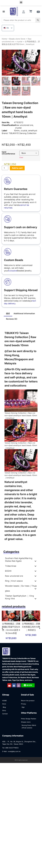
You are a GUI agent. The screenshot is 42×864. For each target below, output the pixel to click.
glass (7, 591)
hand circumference (8, 153)
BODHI (8, 571)
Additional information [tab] (24, 313)
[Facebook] (14, 685)
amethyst (32, 130)
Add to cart (17, 168)
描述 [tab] (8, 313)
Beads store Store (17, 39)
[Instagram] (19, 685)
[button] (21, 2)
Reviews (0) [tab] (11, 319)
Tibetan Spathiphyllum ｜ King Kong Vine (19, 597)
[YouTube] (9, 685)
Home (4, 39)
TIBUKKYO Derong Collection (23, 133)
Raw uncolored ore (24, 125)
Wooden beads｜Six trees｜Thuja (21, 586)
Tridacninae (10, 566)
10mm (17, 130)
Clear (21, 157)
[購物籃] (30, 11)
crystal (19, 41)
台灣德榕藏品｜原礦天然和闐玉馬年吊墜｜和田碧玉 (31, 626)
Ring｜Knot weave (14, 581)
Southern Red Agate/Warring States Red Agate (18, 559)
